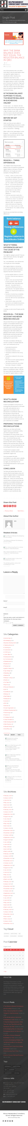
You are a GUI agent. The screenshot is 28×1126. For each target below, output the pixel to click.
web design (17, 1073)
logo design (7, 670)
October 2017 (7, 863)
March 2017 (7, 879)
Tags (19, 734)
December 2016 (8, 886)
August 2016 (7, 895)
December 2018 (8, 830)
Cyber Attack (7, 654)
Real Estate (7, 696)
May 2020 (6, 802)
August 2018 (7, 839)
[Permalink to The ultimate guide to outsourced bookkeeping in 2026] (14, 559)
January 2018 (7, 856)
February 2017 (7, 881)
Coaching (6, 647)
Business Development (10, 642)
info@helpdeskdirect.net (11, 1094)
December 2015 (8, 914)
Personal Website (8, 687)
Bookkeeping (7, 64)
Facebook (6, 663)
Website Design (8, 726)
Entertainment (7, 661)
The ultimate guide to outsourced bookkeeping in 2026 (12, 563)
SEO (5, 703)
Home (3, 20)
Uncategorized (8, 717)
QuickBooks (7, 691)
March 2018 (7, 851)
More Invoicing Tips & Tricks (11, 1051)
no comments (8, 66)
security (6, 701)
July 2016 (6, 898)
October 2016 (7, 891)
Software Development (10, 710)
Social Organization (9, 708)
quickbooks (11, 1069)
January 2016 (7, 911)
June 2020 (7, 800)
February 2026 (8, 795)
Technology (7, 712)
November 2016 (8, 888)
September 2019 (8, 814)
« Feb (5, 971)
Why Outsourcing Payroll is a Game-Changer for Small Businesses (13, 552)
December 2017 (8, 858)
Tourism (6, 715)
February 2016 (8, 909)
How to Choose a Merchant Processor (13, 1055)
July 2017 (6, 870)
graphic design (8, 668)
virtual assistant (8, 1073)
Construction (7, 649)
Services (6, 705)
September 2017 (8, 865)
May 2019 (6, 823)
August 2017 (7, 867)
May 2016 (6, 902)
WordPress (7, 728)
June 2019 (6, 821)
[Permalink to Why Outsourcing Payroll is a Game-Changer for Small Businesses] (14, 548)
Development (7, 656)
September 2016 (8, 893)
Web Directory (8, 724)
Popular (6, 735)
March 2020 (7, 807)
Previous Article (8, 511)
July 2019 (6, 818)
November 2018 (8, 832)
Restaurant (6, 698)
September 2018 (8, 837)
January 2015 (7, 921)
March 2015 (7, 918)
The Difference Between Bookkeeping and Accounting (13, 541)
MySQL (6, 680)
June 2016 (6, 900)
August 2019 (7, 816)
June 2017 (6, 872)
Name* (5, 601)
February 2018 (8, 853)
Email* (5, 607)
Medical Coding (8, 677)
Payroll (6, 684)
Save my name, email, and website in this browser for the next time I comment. (14, 619)
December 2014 (8, 923)
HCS (6, 62)
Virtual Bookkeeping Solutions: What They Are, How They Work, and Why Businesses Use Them (13, 1024)
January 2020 (7, 812)
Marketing (6, 673)
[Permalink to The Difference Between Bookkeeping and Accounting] (14, 536)
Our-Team (6, 682)
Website (6, 614)
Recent (13, 734)
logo (19, 933)
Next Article (21, 511)
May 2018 (6, 846)
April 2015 (6, 916)
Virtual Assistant (8, 719)
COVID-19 (6, 652)
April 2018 (6, 849)
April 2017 (6, 877)
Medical (6, 675)
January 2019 (7, 828)
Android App (7, 638)
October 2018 (7, 835)
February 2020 (8, 809)
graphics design (14, 933)
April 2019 (6, 825)
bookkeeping (6, 933)
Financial (6, 666)
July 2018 (6, 842)
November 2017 (8, 860)
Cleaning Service (8, 645)
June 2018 (6, 844)
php (5, 689)
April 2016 (6, 904)
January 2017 (7, 884)
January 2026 (7, 798)
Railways (6, 694)
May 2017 (6, 874)
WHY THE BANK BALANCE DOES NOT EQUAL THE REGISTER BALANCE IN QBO (14, 55)
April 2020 (6, 805)
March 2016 (7, 907)
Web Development (9, 721)
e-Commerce (7, 659)
